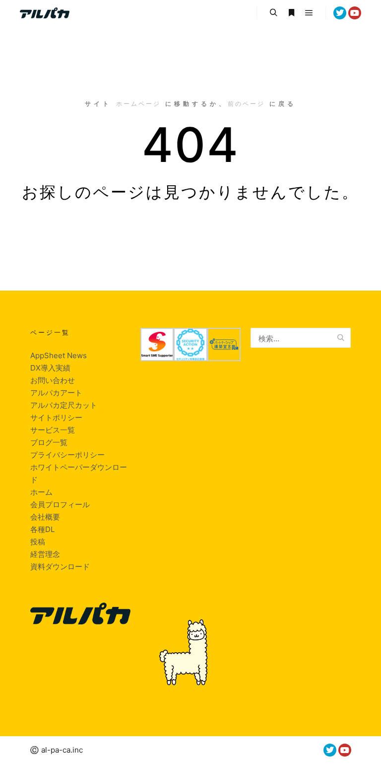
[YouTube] (354, 12)
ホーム (41, 492)
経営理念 (45, 554)
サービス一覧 (52, 430)
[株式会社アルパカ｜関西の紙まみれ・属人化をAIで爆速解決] (44, 13)
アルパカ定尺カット (63, 405)
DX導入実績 (50, 368)
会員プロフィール (60, 504)
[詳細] (291, 12)
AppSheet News (58, 355)
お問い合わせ (52, 380)
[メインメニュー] (309, 12)
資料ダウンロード (60, 566)
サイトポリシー (56, 417)
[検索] (273, 12)
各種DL (42, 529)
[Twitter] (339, 12)
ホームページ (138, 103)
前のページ (246, 103)
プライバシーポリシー (67, 454)
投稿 (37, 541)
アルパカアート (56, 392)
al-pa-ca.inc (62, 750)
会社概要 (45, 517)
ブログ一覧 (48, 442)
